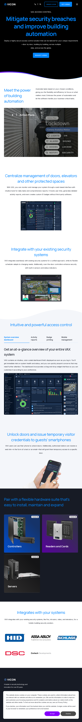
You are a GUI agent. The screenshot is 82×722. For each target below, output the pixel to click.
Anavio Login (51, 4)
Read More (22, 547)
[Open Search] (40, 4)
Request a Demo (41, 55)
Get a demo (66, 4)
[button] (23, 115)
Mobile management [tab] (67, 338)
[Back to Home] (10, 4)
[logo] (10, 679)
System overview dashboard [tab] (11, 338)
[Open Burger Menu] (77, 4)
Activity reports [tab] (34, 338)
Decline (68, 713)
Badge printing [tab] (50, 338)
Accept (52, 713)
